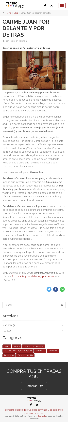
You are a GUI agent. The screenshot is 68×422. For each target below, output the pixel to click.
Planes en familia (25, 355)
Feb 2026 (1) (9, 331)
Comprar (31, 386)
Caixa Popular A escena (33, 346)
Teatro (6, 346)
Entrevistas (9, 355)
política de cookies (34, 413)
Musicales (53, 351)
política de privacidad (26, 410)
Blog (16, 13)
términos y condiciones (50, 410)
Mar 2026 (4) (9, 325)
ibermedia (42, 416)
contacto (10, 410)
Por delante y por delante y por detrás (33, 276)
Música (17, 346)
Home (8, 13)
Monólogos (40, 351)
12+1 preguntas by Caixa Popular (18, 351)
